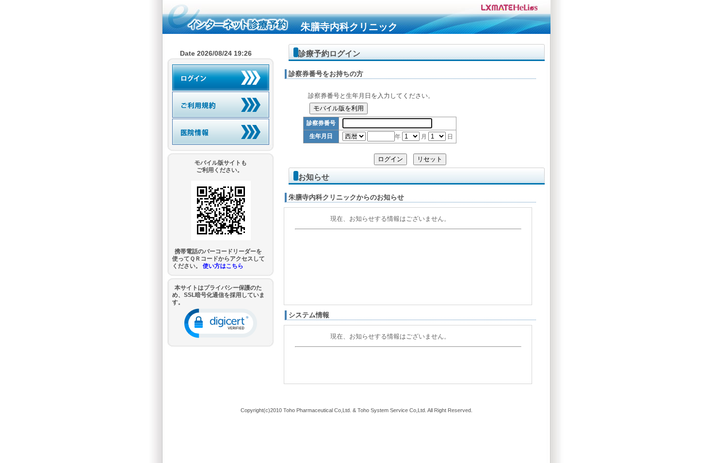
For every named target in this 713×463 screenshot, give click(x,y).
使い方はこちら (223, 265)
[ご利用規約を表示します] (220, 105)
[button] (220, 323)
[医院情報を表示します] (220, 132)
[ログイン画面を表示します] (220, 77)
